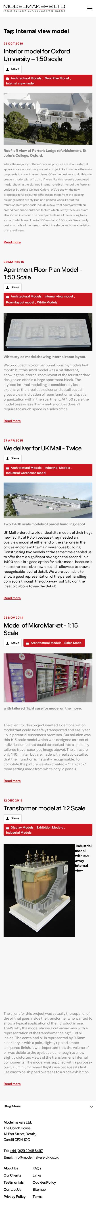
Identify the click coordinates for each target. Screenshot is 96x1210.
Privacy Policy (14, 1196)
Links (37, 1175)
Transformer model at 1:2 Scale (44, 808)
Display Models (22, 827)
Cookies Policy (44, 1182)
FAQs (37, 1168)
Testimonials (13, 1182)
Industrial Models (57, 467)
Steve (15, 68)
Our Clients (12, 1175)
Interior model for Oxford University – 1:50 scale (37, 55)
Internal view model (20, 83)
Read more (12, 242)
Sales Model (73, 643)
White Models (47, 302)
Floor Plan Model (56, 78)
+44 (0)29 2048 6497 (26, 1151)
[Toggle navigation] (89, 8)
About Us (11, 1168)
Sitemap (39, 1189)
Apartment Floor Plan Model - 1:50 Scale (43, 273)
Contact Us (12, 1189)
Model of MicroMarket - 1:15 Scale (41, 629)
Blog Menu (12, 1106)
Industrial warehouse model (26, 473)
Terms (37, 1196)
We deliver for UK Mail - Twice (42, 448)
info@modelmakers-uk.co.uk (36, 1157)
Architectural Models (26, 78)
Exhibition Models (49, 827)
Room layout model (20, 302)
